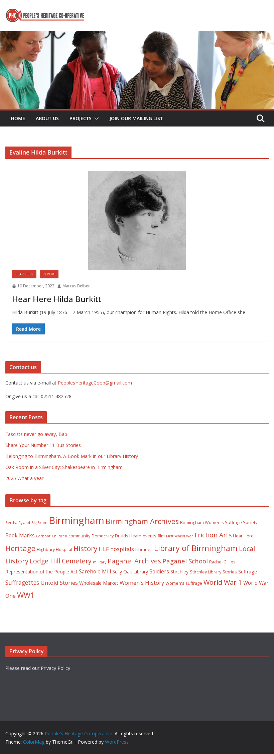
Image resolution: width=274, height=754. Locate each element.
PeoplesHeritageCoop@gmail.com (95, 383)
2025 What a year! (24, 478)
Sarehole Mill (95, 571)
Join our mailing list (136, 118)
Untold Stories (59, 582)
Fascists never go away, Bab (36, 434)
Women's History (142, 582)
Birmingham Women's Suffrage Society (218, 522)
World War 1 (222, 582)
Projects (81, 118)
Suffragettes (22, 582)
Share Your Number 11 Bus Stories (43, 445)
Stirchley (179, 571)
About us (47, 118)
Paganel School (185, 561)
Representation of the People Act (41, 571)
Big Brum (39, 522)
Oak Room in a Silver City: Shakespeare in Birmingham (64, 467)
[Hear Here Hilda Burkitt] (137, 220)
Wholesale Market (98, 583)
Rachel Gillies (222, 562)
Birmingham (76, 520)
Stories (230, 572)
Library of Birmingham (196, 547)
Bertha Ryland (17, 522)
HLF (104, 549)
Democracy (103, 536)
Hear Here (24, 274)
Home (18, 118)
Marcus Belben (76, 286)
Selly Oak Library (130, 571)
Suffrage (247, 571)
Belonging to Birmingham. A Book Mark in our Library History (71, 456)
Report (49, 274)
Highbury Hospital (54, 549)
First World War (179, 536)
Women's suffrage (183, 583)
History (85, 548)
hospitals (122, 549)
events (149, 536)
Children (59, 536)
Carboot (43, 536)
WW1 (26, 595)
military (99, 562)
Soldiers (159, 571)
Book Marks (20, 535)
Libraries (144, 549)
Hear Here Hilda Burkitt (56, 298)
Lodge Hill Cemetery (61, 560)
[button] (95, 118)
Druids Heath (128, 536)
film (161, 536)
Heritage (20, 548)
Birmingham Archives (142, 521)
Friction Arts (213, 534)
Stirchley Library (205, 572)
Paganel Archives (134, 560)
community (79, 536)
